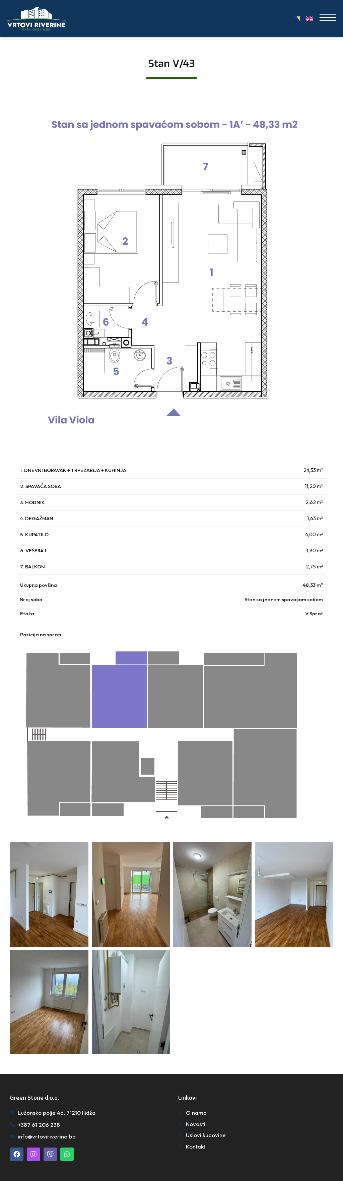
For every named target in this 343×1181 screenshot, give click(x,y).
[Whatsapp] (67, 1154)
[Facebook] (16, 1154)
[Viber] (50, 1154)
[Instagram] (33, 1154)
